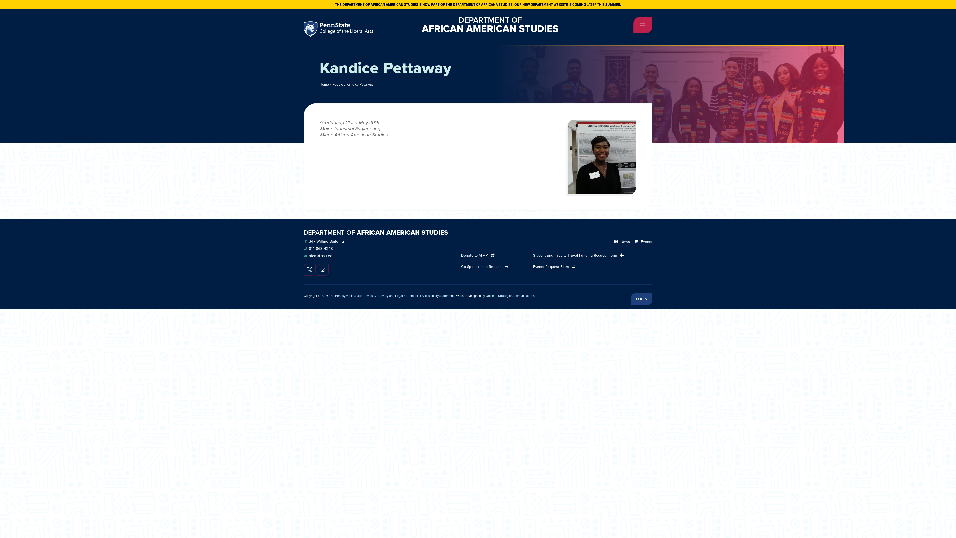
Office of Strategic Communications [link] (510, 295)
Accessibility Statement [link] (438, 295)
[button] (642, 25)
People (337, 84)
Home (324, 84)
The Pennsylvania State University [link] (352, 295)
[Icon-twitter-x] (310, 270)
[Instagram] (323, 270)
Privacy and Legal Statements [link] (398, 295)
